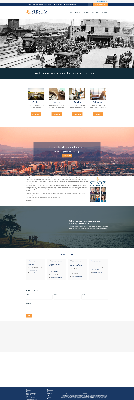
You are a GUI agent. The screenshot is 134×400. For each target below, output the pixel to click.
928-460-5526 (74, 271)
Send (29, 315)
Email (55, 294)
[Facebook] (90, 4)
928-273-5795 (33, 393)
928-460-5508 (33, 270)
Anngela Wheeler (95, 264)
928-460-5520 (58, 4)
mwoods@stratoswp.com (36, 273)
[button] (71, 12)
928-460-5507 (95, 269)
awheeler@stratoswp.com (98, 272)
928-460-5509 (54, 272)
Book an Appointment (101, 4)
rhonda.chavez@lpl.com (70, 4)
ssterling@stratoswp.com (78, 276)
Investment (49, 393)
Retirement (49, 392)
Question (28, 303)
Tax (48, 399)
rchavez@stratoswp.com (57, 277)
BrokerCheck (85, 393)
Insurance (49, 397)
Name (27, 294)
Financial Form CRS (65, 390)
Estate (48, 395)
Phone (83, 294)
